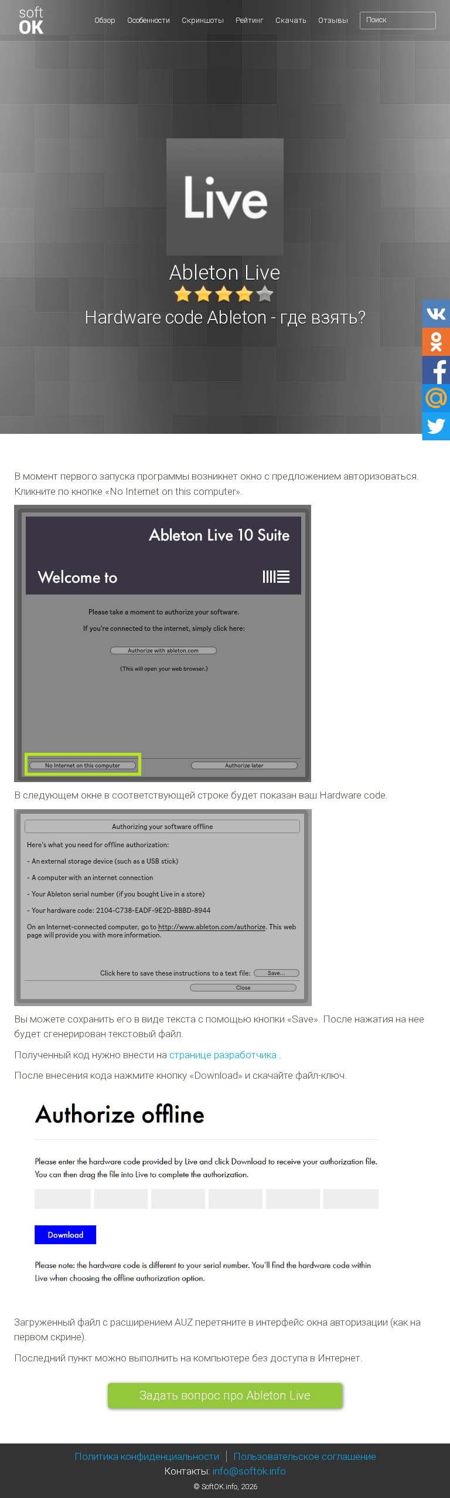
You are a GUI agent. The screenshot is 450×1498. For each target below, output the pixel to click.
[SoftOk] (31, 20)
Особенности (148, 20)
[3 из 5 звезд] (223, 293)
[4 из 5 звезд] (244, 293)
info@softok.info (249, 1471)
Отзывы (333, 20)
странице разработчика (223, 1055)
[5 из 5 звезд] (264, 293)
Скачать (290, 20)
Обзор (104, 20)
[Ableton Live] (62, 20)
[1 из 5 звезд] (182, 293)
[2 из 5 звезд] (203, 293)
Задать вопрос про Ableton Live (225, 1395)
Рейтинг (250, 20)
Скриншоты (203, 20)
